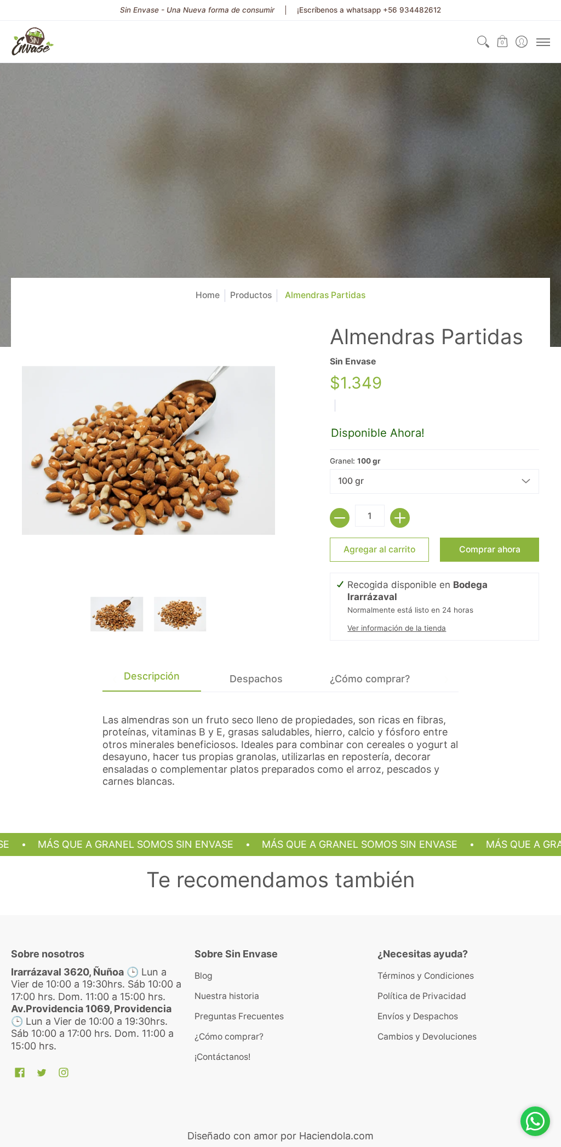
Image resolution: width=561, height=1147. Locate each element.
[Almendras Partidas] (117, 614)
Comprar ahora (489, 549)
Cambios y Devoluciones (427, 1036)
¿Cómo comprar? (229, 1036)
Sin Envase (353, 361)
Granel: (355, 460)
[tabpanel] (280, 746)
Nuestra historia (226, 996)
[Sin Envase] (33, 41)
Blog (203, 976)
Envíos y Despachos (417, 1016)
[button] (502, 41)
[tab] (151, 679)
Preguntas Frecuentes (239, 1016)
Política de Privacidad (421, 996)
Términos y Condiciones (425, 976)
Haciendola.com (336, 1136)
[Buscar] (483, 41)
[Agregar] (400, 518)
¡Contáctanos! (222, 1057)
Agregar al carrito (379, 549)
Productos (251, 295)
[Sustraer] (340, 518)
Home (208, 295)
